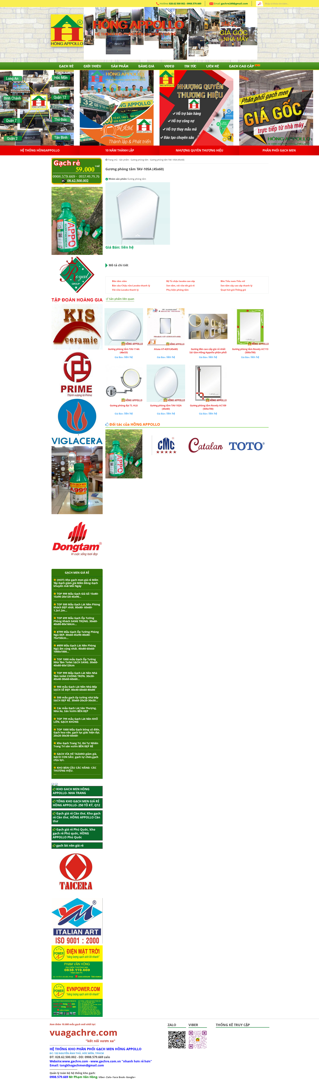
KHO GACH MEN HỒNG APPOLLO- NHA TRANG (71, 791)
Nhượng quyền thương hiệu (279, 150)
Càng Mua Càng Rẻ (40, 150)
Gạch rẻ (66, 66)
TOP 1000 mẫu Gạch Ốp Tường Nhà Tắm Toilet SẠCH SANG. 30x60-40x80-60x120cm (76, 662)
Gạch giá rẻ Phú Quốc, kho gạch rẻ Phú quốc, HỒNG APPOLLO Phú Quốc (74, 833)
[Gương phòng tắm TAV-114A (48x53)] (124, 327)
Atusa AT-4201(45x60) (166, 349)
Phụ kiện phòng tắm (177, 289)
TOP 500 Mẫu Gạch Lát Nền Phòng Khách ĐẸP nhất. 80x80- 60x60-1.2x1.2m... (77, 607)
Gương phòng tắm (139, 159)
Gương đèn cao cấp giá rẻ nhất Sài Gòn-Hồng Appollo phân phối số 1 (208, 352)
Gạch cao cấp (242, 66)
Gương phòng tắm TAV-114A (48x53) (124, 350)
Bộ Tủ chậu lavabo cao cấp (180, 281)
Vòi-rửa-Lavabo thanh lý (125, 289)
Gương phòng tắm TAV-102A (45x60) (166, 407)
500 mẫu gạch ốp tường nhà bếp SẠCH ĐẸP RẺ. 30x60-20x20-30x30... (76, 699)
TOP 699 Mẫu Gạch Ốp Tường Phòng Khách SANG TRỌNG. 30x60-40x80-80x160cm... (76, 621)
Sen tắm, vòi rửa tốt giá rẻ (180, 285)
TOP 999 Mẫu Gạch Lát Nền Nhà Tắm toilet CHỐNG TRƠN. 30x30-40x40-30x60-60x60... (75, 676)
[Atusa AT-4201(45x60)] (166, 327)
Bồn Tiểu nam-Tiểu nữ (233, 281)
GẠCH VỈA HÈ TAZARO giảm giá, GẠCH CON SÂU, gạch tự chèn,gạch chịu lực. (76, 757)
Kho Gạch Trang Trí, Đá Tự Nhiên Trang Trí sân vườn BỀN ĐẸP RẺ (76, 744)
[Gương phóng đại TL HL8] (124, 383)
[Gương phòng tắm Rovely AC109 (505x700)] (208, 383)
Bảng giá (146, 66)
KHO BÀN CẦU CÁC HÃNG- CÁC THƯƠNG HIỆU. (75, 769)
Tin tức (190, 66)
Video (169, 66)
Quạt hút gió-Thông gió (233, 289)
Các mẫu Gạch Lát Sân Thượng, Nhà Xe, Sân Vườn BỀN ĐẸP (75, 709)
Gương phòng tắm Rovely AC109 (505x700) (208, 407)
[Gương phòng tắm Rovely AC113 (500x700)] (250, 327)
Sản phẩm (119, 66)
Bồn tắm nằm (119, 281)
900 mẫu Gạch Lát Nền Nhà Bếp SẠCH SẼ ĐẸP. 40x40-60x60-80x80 (75, 688)
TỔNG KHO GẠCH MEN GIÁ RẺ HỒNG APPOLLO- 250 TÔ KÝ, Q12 (76, 803)
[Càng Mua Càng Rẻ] (37, 107)
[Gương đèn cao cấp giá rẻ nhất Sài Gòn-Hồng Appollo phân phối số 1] (208, 327)
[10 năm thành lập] (196, 107)
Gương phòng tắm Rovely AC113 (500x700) (250, 350)
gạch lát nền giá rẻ (69, 845)
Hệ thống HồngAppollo (119, 150)
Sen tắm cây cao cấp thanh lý (236, 285)
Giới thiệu (92, 66)
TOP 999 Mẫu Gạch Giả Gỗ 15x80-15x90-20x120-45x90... (76, 595)
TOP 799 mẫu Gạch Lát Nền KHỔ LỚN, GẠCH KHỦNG (76, 720)
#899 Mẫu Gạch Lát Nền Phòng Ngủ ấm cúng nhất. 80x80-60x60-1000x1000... (75, 648)
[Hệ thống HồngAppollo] (117, 107)
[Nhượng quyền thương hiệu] (276, 107)
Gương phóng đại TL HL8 (124, 405)
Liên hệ (212, 66)
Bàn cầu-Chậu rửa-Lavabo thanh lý (131, 285)
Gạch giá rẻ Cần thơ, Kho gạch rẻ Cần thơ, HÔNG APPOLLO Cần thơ (77, 817)
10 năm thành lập (199, 150)
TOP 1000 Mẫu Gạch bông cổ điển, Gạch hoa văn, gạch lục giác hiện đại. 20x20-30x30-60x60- (77, 732)
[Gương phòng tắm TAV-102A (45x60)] (166, 383)
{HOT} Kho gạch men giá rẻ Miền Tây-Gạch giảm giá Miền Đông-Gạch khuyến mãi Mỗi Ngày (76, 583)
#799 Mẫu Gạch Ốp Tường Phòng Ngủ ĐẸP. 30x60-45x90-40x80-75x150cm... (76, 635)
